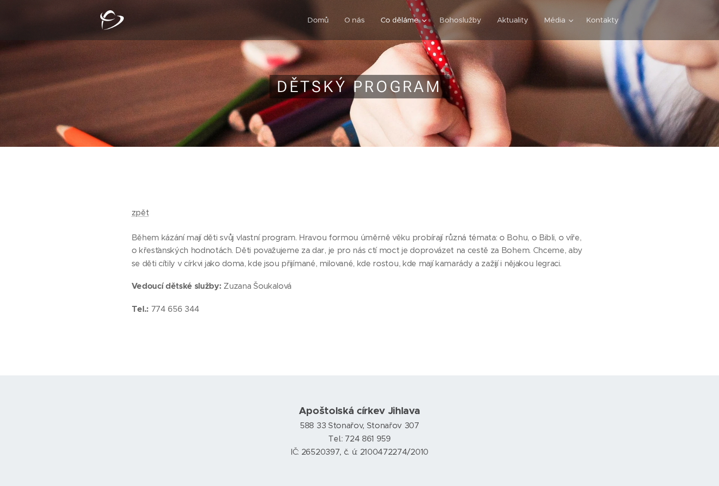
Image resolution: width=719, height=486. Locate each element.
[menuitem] (321, 20)
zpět (140, 213)
